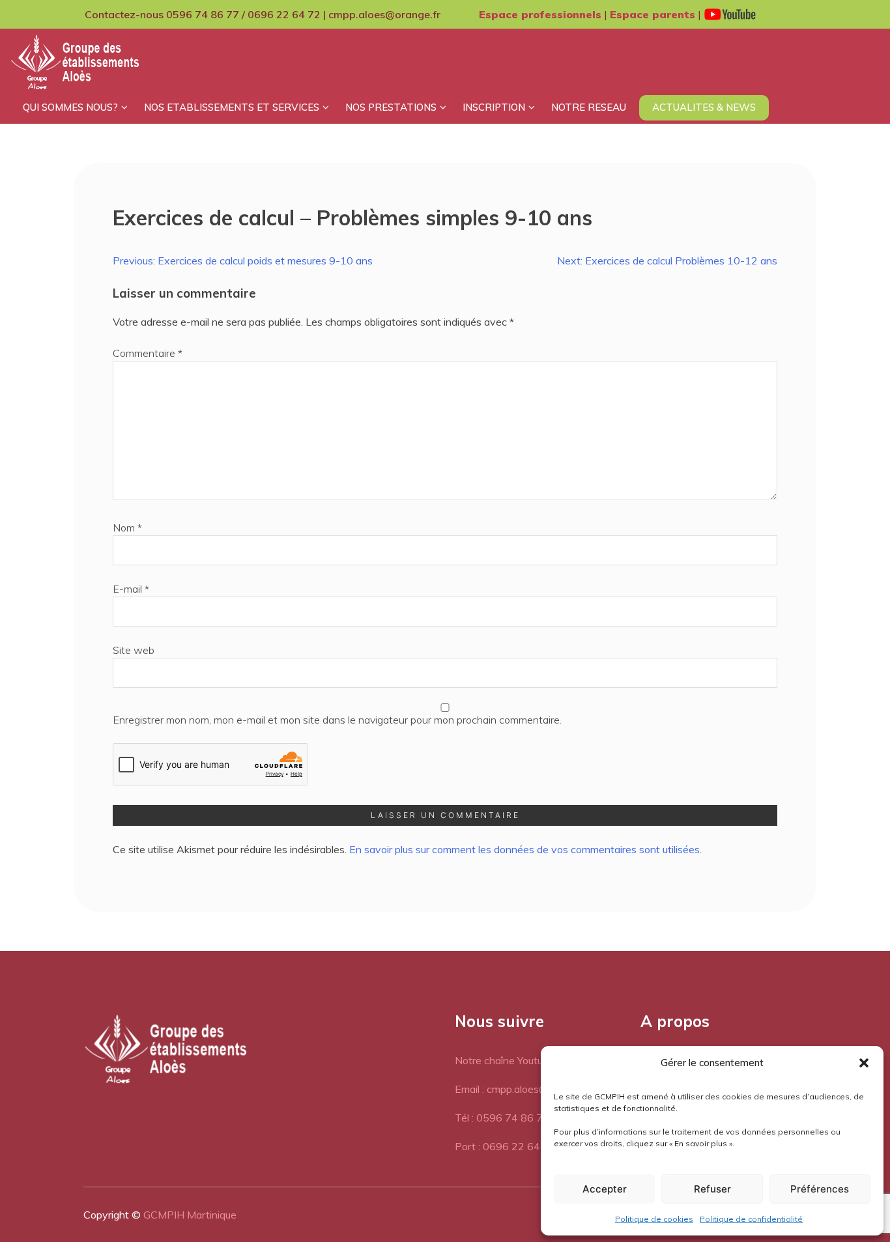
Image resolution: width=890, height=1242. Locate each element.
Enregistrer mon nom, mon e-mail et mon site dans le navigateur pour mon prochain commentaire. (337, 719)
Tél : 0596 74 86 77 (502, 1117)
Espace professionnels (540, 14)
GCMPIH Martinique (190, 1214)
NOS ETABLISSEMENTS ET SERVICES (231, 107)
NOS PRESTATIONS (391, 107)
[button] (863, 1062)
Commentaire (147, 353)
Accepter (604, 1189)
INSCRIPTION (494, 107)
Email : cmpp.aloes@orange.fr (522, 1088)
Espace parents (652, 14)
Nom (127, 527)
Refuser (712, 1189)
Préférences (819, 1189)
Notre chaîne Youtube (504, 1060)
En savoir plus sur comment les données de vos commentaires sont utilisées (524, 849)
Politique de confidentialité (751, 1219)
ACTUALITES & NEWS (704, 107)
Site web (133, 649)
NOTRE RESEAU (588, 107)
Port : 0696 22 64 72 (505, 1146)
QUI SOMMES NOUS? (70, 107)
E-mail (131, 588)
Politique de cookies (654, 1219)
